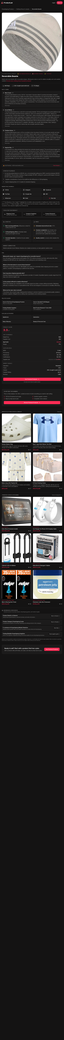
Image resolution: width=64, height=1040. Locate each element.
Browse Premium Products (31, 402)
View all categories (56, 495)
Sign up (60, 2)
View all (59, 411)
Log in (53, 2)
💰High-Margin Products (24, 73)
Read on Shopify (55, 621)
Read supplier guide (54, 634)
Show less (7, 105)
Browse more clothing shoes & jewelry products (18, 81)
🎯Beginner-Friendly (37, 73)
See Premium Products (31, 379)
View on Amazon (55, 615)
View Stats (56, 628)
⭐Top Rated (48, 73)
